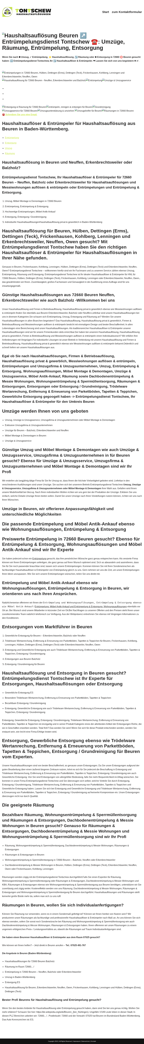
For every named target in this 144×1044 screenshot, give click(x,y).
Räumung (10, 153)
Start (105, 12)
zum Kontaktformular (127, 12)
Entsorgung (10, 143)
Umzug (8, 148)
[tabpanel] (72, 111)
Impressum (76, 1041)
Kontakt (93, 1041)
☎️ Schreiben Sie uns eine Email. (19, 114)
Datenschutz (85, 1041)
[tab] (73, 88)
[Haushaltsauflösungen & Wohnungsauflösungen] (26, 12)
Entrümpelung (12, 137)
